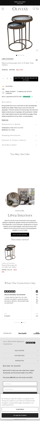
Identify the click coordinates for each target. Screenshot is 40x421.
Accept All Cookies (19, 415)
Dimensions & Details (11, 124)
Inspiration (19, 361)
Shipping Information (11, 135)
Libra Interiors (7, 59)
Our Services (19, 355)
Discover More (20, 234)
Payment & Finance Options (14, 140)
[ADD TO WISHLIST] (36, 60)
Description (7, 102)
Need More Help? (9, 145)
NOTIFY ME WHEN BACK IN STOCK (26, 79)
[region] (20, 406)
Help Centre (19, 350)
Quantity (5, 74)
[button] (16, 322)
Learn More (20, 409)
